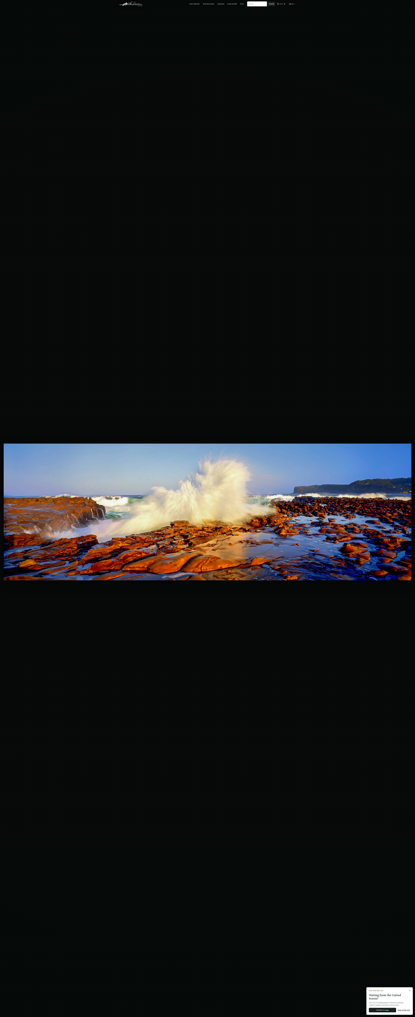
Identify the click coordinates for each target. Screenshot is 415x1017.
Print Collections (194, 4)
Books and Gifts (232, 4)
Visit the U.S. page (382, 1010)
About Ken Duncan (208, 4)
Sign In (291, 4)
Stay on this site (404, 1010)
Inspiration (221, 4)
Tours (242, 4)
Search (271, 4)
